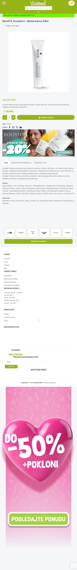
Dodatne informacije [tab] (21, 163)
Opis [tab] (6, 163)
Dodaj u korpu (47, 117)
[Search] (38, 12)
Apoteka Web (37, 383)
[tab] (6, 163)
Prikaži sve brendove (38, 241)
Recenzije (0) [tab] (40, 163)
